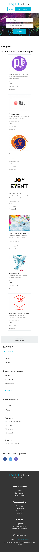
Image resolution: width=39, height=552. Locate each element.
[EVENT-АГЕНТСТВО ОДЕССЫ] (19, 223)
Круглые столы (9, 383)
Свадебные (18, 156)
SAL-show (12, 154)
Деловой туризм (13, 116)
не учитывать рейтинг (14, 421)
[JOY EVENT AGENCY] (19, 183)
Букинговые (12, 76)
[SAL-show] (19, 143)
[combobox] (19, 410)
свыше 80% (11, 433)
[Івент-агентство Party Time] (19, 63)
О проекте (19, 524)
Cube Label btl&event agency (19, 313)
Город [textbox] (8, 410)
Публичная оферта (19, 526)
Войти (11, 9)
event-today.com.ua (23, 539)
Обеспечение (9, 355)
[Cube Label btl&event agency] (19, 302)
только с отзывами (13, 443)
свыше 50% (11, 429)
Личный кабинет (19, 495)
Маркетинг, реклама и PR (20, 118)
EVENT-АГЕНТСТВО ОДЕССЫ (19, 233)
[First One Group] (19, 103)
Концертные (25, 76)
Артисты (7, 362)
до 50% (10, 425)
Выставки (7, 375)
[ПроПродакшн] (19, 263)
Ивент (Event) (18, 76)
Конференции (9, 379)
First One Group (14, 114)
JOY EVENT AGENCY (15, 194)
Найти (19, 31)
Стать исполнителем (23, 9)
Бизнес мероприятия (14, 78)
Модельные (18, 235)
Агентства (11, 315)
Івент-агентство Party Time (18, 74)
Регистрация (19, 493)
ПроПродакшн (14, 273)
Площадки (8, 358)
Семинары (8, 387)
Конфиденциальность (19, 529)
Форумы (9, 390)
